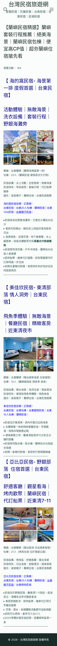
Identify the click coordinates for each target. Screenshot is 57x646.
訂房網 (27, 203)
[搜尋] (5, 9)
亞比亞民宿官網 (12, 576)
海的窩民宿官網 (12, 203)
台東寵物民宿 (36, 410)
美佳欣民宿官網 (12, 406)
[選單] (52, 9)
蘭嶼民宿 (40, 207)
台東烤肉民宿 (23, 584)
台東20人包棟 (24, 207)
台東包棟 (21, 410)
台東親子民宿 (23, 212)
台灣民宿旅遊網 (28, 4)
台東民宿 (8, 207)
